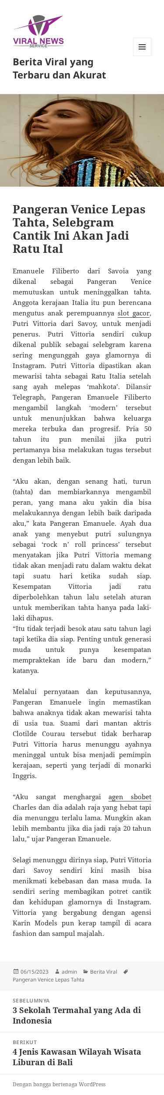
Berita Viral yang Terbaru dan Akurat (59, 68)
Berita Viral (103, 971)
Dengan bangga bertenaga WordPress (59, 1084)
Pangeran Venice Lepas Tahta (48, 979)
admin (69, 971)
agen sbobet (129, 796)
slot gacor (134, 312)
